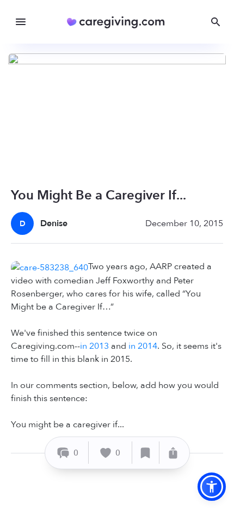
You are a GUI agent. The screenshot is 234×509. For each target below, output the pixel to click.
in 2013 (94, 346)
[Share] (173, 452)
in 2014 (142, 346)
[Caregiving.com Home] (119, 22)
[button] (211, 486)
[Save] (145, 452)
